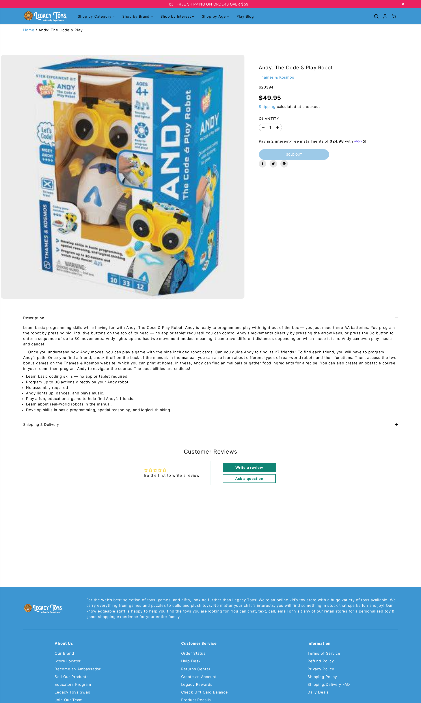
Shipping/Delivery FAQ (328, 684)
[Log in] (385, 16)
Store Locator (68, 661)
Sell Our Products (71, 677)
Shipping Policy (322, 677)
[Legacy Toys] (45, 16)
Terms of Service (323, 653)
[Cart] (394, 16)
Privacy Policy (320, 669)
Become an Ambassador (78, 669)
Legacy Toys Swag (72, 692)
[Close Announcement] (403, 4)
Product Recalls (196, 700)
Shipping (267, 106)
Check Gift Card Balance (204, 692)
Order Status (193, 653)
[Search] (376, 16)
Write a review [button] (249, 467)
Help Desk (191, 661)
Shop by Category (95, 16)
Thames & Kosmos (276, 77)
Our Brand (64, 653)
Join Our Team (69, 700)
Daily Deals (318, 692)
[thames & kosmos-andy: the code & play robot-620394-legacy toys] (122, 177)
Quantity (269, 118)
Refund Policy (320, 661)
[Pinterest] (284, 163)
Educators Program (73, 684)
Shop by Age (214, 16)
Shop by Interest (176, 16)
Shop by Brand (136, 16)
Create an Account (199, 677)
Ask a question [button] (249, 478)
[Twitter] (273, 163)
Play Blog (245, 16)
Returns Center (195, 669)
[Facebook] (262, 163)
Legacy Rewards (196, 684)
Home (28, 30)
